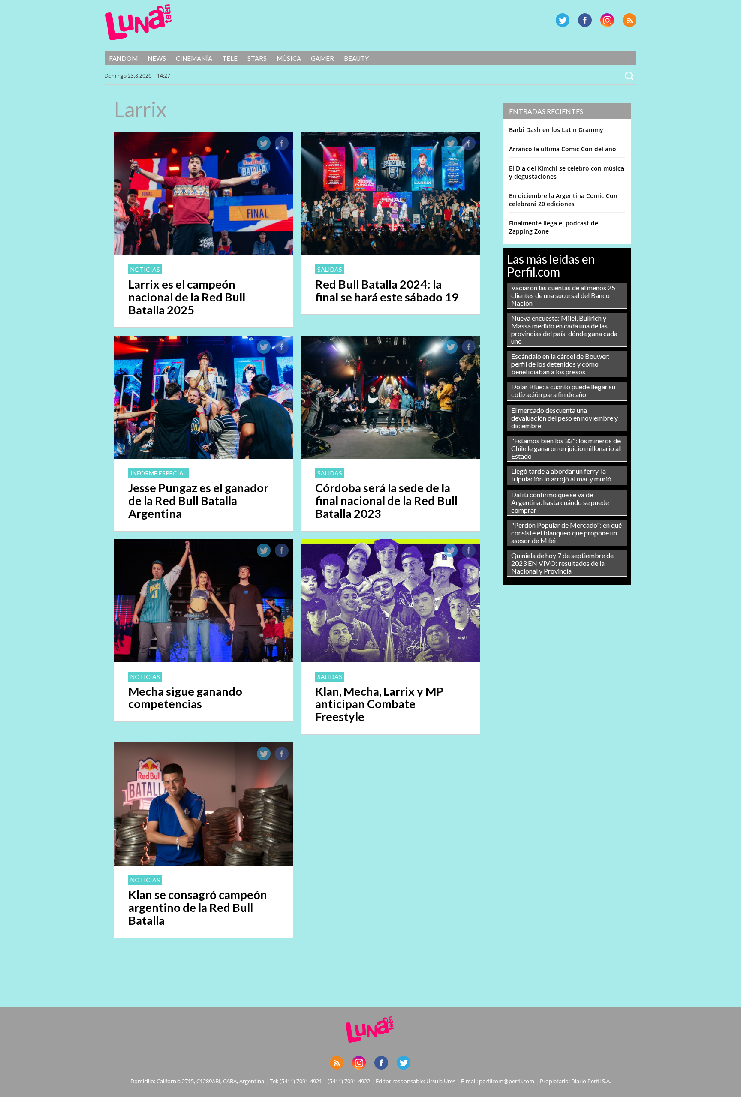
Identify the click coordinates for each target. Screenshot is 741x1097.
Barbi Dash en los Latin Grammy (556, 130)
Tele (230, 58)
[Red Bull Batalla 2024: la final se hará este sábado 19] (390, 252)
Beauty (356, 58)
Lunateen (139, 22)
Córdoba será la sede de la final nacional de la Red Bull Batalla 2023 (386, 500)
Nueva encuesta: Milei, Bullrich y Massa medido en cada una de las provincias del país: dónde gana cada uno (564, 329)
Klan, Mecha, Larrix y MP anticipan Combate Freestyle (379, 704)
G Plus (607, 20)
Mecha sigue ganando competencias (185, 697)
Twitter (562, 20)
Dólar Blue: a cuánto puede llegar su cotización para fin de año (563, 390)
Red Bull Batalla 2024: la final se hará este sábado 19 (386, 290)
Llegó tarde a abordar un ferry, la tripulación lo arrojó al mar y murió (561, 475)
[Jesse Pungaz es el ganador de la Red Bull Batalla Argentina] (203, 456)
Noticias (145, 269)
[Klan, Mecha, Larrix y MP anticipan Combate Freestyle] (390, 659)
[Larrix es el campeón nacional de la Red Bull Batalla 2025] (203, 252)
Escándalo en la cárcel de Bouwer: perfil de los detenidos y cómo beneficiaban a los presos (560, 364)
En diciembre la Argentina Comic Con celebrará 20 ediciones (563, 200)
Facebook (585, 20)
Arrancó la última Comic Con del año (562, 149)
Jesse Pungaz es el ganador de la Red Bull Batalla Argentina (198, 500)
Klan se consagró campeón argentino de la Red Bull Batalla (197, 907)
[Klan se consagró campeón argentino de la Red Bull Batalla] (203, 863)
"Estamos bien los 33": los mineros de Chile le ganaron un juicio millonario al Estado (566, 448)
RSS (629, 20)
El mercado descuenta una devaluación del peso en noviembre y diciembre (564, 418)
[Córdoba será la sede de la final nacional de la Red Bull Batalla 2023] (390, 456)
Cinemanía (194, 58)
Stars (257, 58)
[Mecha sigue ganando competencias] (203, 659)
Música (289, 58)
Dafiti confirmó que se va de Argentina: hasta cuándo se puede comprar (560, 502)
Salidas (329, 269)
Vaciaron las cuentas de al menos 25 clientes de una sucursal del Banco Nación (563, 295)
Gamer (322, 58)
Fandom (123, 58)
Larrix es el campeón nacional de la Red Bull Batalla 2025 (186, 297)
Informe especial (158, 473)
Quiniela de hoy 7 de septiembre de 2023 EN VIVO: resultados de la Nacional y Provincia (562, 563)
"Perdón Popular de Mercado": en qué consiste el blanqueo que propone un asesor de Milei (566, 532)
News (157, 58)
